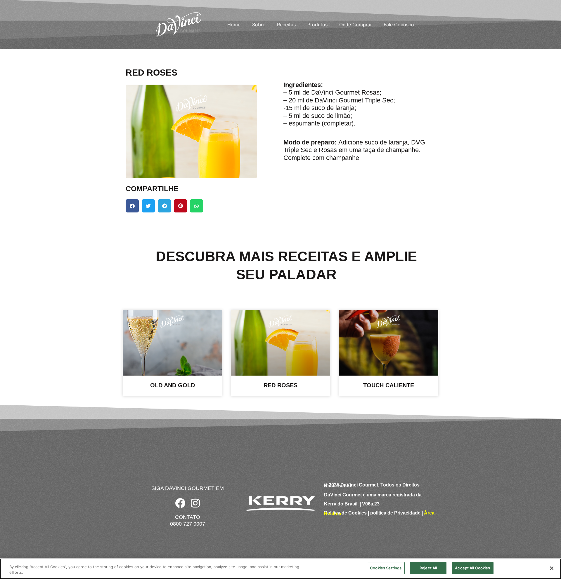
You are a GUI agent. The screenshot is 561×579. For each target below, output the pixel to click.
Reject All (428, 568)
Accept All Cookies (472, 568)
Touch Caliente (388, 385)
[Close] (551, 568)
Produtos (317, 24)
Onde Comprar (355, 24)
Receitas (286, 24)
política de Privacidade (395, 512)
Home (233, 24)
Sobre (258, 24)
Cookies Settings (385, 568)
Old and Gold (172, 385)
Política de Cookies (345, 512)
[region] (280, 568)
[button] (132, 205)
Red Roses (280, 385)
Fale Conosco (399, 24)
